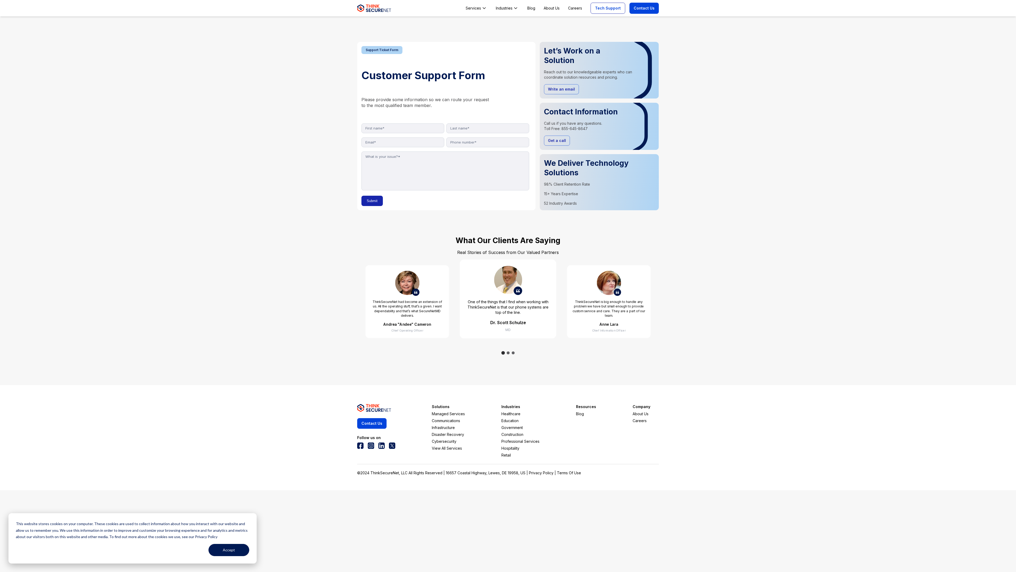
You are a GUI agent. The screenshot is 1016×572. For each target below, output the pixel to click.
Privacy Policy (541, 473)
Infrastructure (443, 427)
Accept (229, 550)
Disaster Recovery (448, 434)
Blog (580, 414)
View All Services (447, 448)
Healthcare (510, 414)
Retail (506, 455)
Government (512, 427)
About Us (640, 414)
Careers (640, 420)
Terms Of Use (569, 473)
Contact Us (644, 8)
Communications (446, 420)
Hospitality (510, 448)
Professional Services (520, 441)
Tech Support (608, 8)
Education (510, 420)
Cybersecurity (444, 441)
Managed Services (448, 414)
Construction (512, 434)
